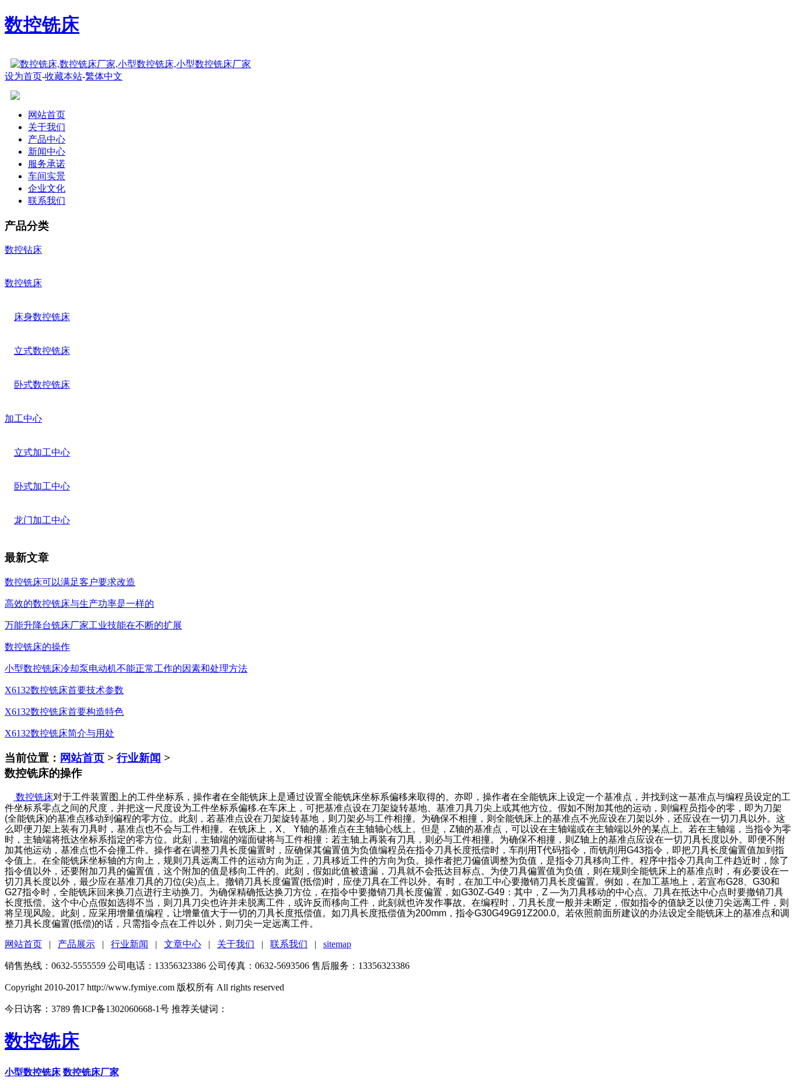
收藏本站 (63, 76)
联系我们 (288, 944)
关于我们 (235, 944)
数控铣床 (42, 24)
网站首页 (82, 758)
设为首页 (23, 76)
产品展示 (76, 944)
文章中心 (182, 944)
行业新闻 (139, 758)
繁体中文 (104, 76)
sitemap (337, 944)
